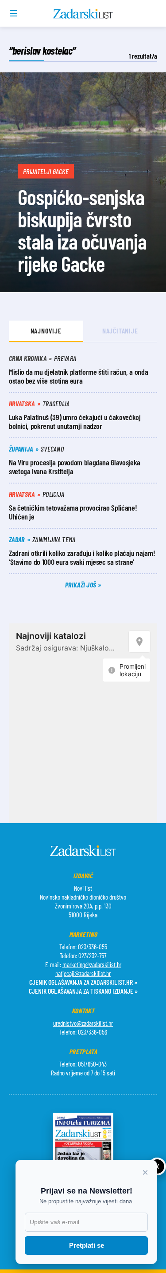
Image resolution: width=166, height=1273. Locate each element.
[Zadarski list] (83, 13)
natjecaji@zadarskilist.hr (83, 973)
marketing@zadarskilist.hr (91, 964)
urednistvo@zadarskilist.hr (83, 1023)
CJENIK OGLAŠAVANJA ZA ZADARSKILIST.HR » (83, 982)
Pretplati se (86, 1245)
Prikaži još (81, 584)
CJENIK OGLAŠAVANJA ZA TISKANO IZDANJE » (83, 991)
